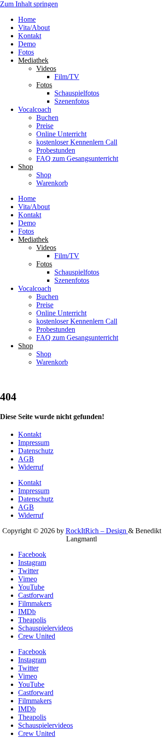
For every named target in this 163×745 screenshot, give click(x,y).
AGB (26, 459)
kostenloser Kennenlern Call (76, 142)
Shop (43, 175)
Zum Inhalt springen (29, 4)
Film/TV (66, 76)
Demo (27, 44)
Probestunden (55, 150)
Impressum (33, 442)
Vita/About (34, 27)
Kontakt (29, 36)
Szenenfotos (71, 101)
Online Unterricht (61, 134)
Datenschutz (35, 451)
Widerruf (30, 467)
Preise (44, 126)
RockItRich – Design (97, 531)
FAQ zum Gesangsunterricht (77, 158)
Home (27, 19)
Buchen (47, 117)
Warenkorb (52, 183)
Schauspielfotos (76, 93)
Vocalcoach (34, 109)
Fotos (26, 52)
